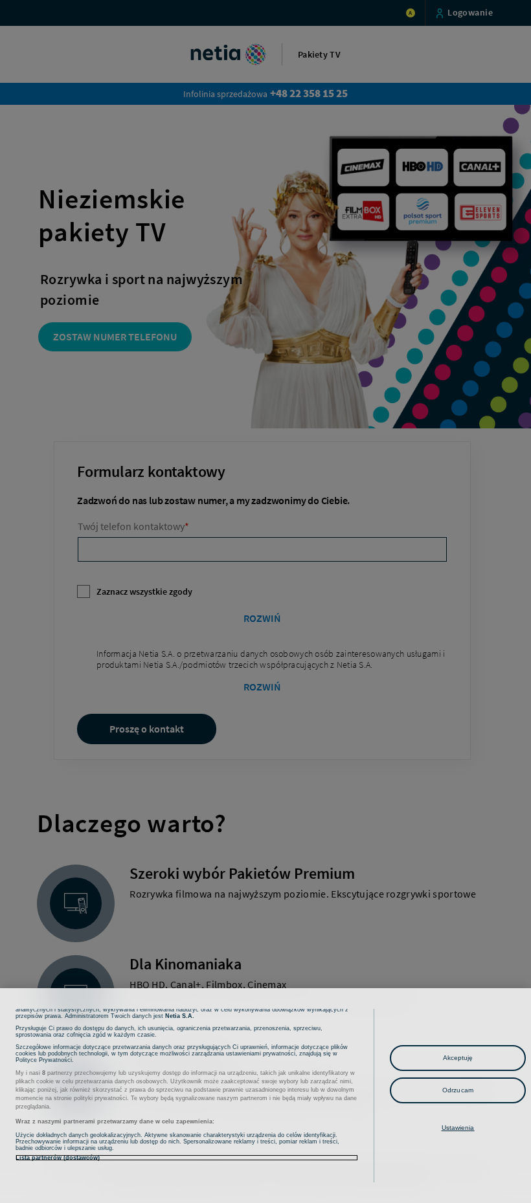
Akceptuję (458, 1057)
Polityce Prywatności (44, 1060)
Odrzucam (457, 1090)
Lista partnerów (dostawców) (58, 1157)
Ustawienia (458, 1127)
